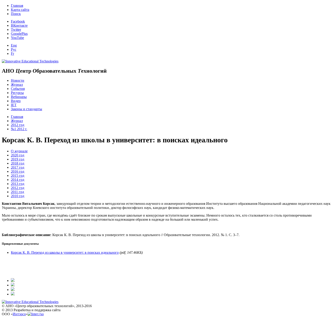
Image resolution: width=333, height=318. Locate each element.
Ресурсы (17, 93)
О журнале (19, 151)
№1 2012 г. (19, 129)
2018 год (17, 163)
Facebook (18, 21)
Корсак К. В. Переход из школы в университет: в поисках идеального (65, 252)
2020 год (17, 155)
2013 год (17, 184)
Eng (14, 45)
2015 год (17, 175)
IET (14, 105)
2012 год (17, 125)
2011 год (17, 192)
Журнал (17, 84)
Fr (12, 53)
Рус (13, 49)
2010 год (17, 196)
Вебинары (19, 97)
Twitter (16, 29)
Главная (17, 5)
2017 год (17, 167)
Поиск (16, 14)
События (18, 89)
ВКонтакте (19, 25)
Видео (16, 101)
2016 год (17, 171)
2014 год (17, 180)
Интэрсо (19, 314)
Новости (17, 80)
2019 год (17, 159)
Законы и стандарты (26, 109)
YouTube (17, 38)
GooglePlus (19, 34)
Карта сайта (20, 10)
